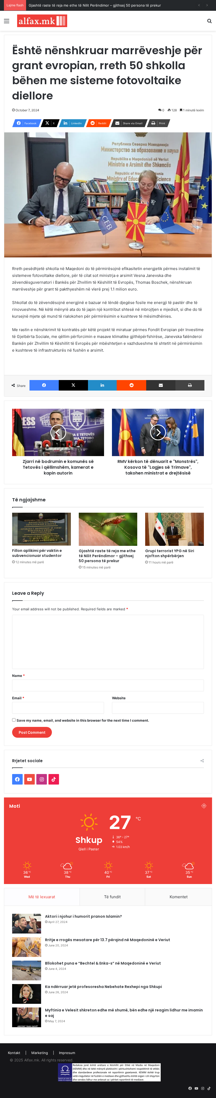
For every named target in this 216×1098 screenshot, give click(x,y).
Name (18, 675)
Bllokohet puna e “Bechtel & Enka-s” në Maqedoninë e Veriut (103, 963)
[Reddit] (131, 385)
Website (119, 698)
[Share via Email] (160, 385)
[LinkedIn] (102, 385)
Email (18, 698)
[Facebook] (44, 385)
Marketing (39, 1053)
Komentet (179, 896)
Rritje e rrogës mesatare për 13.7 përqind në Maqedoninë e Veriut (107, 939)
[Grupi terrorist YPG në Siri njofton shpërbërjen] (174, 529)
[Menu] (6, 23)
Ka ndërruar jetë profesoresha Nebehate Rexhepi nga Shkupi (103, 986)
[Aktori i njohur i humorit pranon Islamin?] (26, 924)
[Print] (189, 385)
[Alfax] (42, 20)
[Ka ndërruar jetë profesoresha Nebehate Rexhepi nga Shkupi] (26, 994)
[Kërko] (209, 23)
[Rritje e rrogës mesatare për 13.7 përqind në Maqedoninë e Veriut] (26, 947)
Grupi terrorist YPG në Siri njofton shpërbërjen (169, 553)
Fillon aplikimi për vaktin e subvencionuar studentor (37, 553)
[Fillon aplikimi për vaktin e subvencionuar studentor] (41, 529)
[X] (73, 385)
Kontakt (14, 1053)
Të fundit (112, 896)
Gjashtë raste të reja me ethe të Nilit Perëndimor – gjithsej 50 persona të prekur (107, 555)
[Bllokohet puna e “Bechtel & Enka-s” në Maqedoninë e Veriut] (26, 970)
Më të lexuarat (41, 896)
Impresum (67, 1053)
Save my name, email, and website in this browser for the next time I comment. (83, 720)
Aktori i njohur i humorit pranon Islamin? (83, 916)
